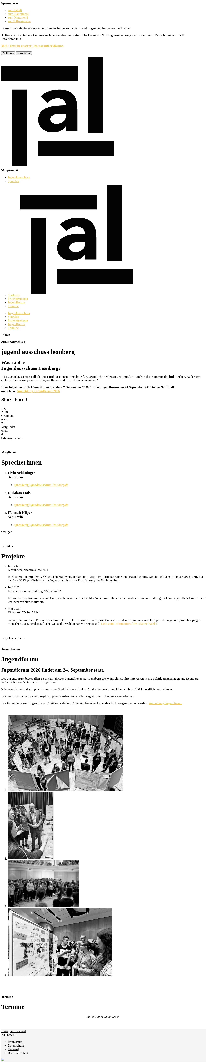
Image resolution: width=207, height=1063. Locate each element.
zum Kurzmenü (18, 17)
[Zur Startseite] (57, 166)
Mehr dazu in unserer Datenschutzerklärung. (32, 45)
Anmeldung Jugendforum (165, 703)
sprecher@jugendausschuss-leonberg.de (41, 485)
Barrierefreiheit (18, 1053)
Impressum (15, 1041)
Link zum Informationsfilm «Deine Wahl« (129, 623)
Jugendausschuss (19, 177)
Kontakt (13, 1049)
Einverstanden (23, 53)
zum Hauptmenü (18, 14)
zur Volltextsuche (19, 21)
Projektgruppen (18, 298)
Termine (13, 306)
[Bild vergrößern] (65, 790)
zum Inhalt (15, 10)
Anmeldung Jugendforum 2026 (38, 391)
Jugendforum (16, 302)
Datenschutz (16, 1045)
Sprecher (13, 181)
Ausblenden (8, 53)
